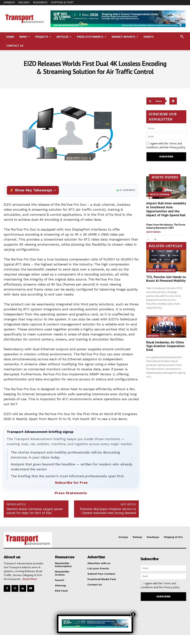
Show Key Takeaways (33, 190)
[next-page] (154, 239)
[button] (181, 37)
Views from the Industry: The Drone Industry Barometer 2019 (165, 226)
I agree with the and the (165, 145)
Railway (24, 2)
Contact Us (14, 45)
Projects (41, 36)
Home (10, 36)
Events (149, 36)
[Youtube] (30, 588)
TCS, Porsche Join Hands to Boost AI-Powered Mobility (166, 279)
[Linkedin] (22, 588)
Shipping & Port (62, 2)
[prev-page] (148, 239)
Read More (30, 579)
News (23, 36)
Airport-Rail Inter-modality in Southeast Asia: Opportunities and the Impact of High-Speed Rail (166, 209)
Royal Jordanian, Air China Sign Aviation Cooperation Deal (165, 346)
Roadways (40, 2)
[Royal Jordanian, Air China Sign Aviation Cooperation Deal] (166, 326)
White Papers (159, 194)
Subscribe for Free (71, 482)
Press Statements (90, 36)
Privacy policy (177, 147)
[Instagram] (15, 588)
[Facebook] (7, 588)
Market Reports (123, 36)
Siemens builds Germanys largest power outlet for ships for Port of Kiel (34, 511)
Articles (62, 36)
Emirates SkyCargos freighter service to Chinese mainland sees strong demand (108, 511)
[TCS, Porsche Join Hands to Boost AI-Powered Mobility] (166, 261)
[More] (173, 101)
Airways (9, 2)
